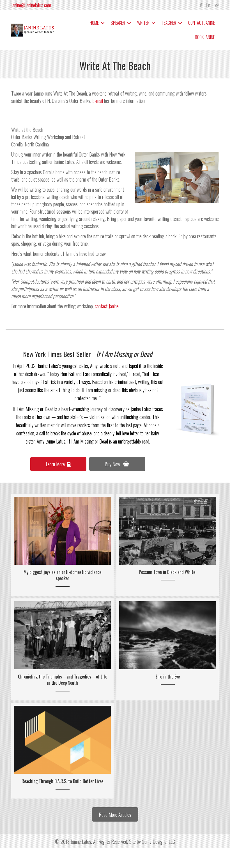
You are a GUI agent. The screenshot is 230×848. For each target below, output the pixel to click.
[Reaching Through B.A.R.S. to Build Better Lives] (62, 751)
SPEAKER (118, 22)
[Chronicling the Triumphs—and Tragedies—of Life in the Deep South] (62, 649)
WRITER (143, 22)
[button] (103, 23)
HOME (94, 22)
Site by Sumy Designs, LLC (152, 841)
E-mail (97, 100)
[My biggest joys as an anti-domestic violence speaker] (62, 545)
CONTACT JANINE (201, 22)
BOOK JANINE (205, 37)
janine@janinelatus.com (31, 5)
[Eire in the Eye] (167, 649)
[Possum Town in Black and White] (167, 545)
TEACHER (169, 22)
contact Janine (107, 306)
